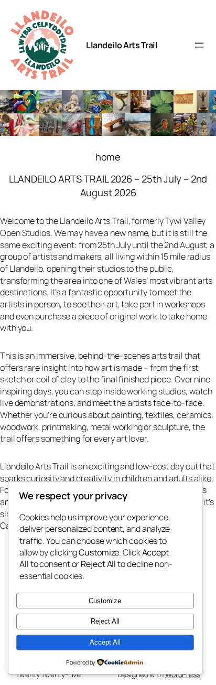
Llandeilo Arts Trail (121, 45)
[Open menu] (199, 45)
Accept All (105, 642)
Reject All (105, 621)
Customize (105, 601)
